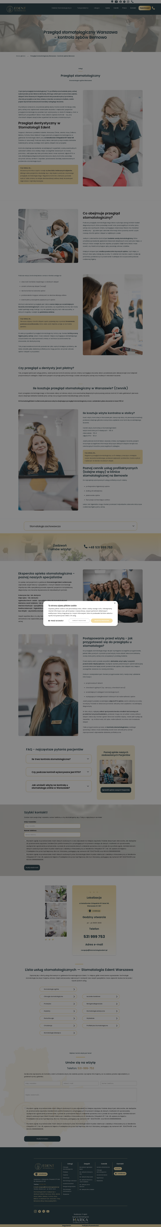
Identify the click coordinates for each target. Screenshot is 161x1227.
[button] (55, 621)
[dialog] (80, 613)
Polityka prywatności (84, 615)
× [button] (114, 603)
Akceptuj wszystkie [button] (101, 620)
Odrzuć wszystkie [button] (79, 620)
